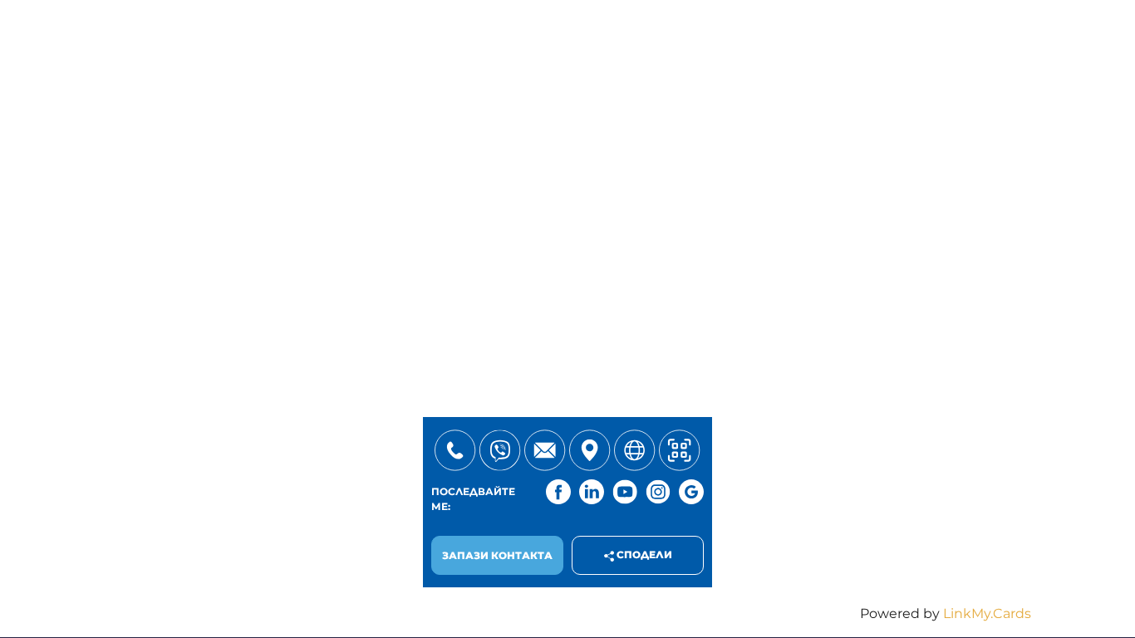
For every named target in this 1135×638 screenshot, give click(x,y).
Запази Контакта (497, 555)
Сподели (643, 554)
